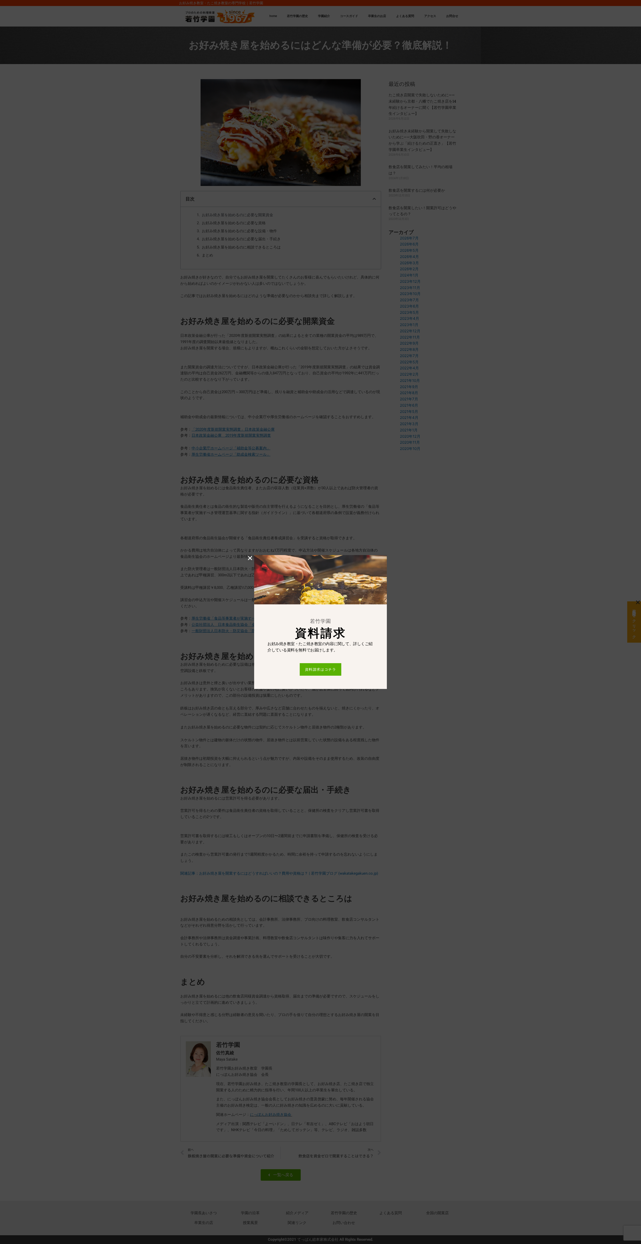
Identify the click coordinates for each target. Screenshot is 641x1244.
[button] (250, 558)
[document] (320, 622)
